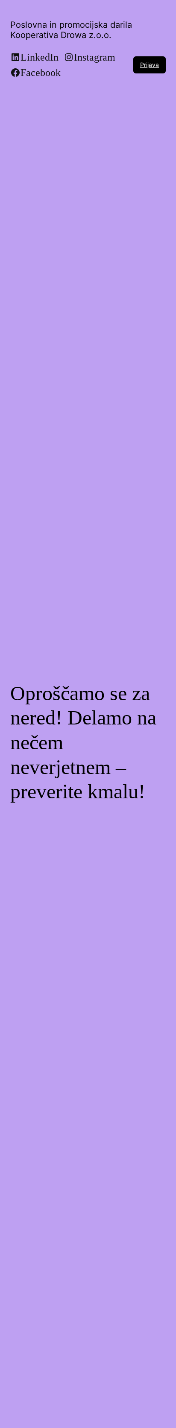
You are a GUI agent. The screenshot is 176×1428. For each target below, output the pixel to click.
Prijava (149, 64)
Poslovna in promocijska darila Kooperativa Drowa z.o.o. (71, 30)
